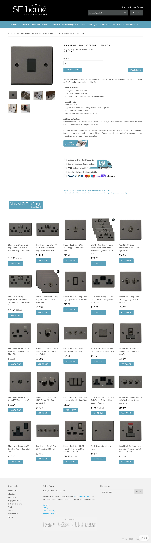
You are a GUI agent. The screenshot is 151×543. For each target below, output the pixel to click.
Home (10, 33)
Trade (10, 507)
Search (10, 510)
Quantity (66, 58)
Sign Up (138, 492)
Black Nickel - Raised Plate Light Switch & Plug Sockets (35, 33)
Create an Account (136, 7)
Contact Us (12, 491)
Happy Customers (14, 500)
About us (11, 494)
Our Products (13, 514)
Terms (10, 517)
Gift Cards (12, 497)
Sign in (124, 7)
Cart (138, 13)
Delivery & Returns (15, 504)
